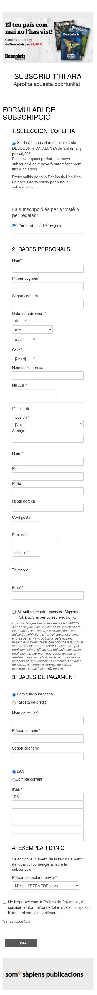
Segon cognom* (26, 295)
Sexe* (18, 349)
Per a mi (25, 225)
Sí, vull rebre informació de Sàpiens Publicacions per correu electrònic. (48, 614)
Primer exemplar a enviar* (34, 877)
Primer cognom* (27, 278)
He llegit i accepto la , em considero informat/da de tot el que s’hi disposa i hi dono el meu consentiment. (49, 907)
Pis (14, 468)
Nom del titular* (25, 713)
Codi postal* (23, 517)
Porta (16, 483)
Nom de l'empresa (27, 367)
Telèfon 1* (21, 552)
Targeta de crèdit (31, 702)
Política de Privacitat (60, 901)
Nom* (18, 260)
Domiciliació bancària (34, 694)
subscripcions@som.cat (45, 668)
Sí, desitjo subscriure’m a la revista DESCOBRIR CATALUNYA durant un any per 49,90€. (47, 164)
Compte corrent (29, 779)
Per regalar (52, 225)
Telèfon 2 (20, 570)
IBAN (20, 771)
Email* (18, 587)
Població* (20, 534)
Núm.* (18, 453)
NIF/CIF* (20, 385)
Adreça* (19, 430)
